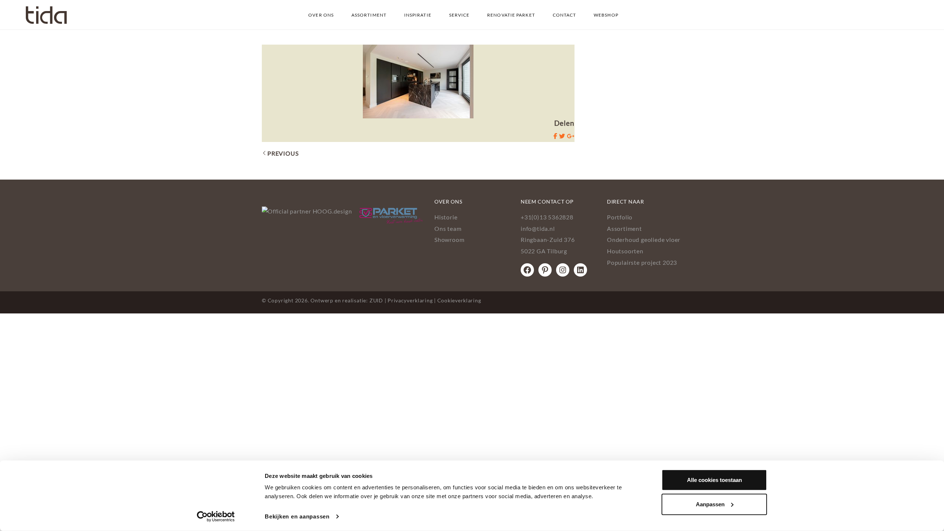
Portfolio (619, 217)
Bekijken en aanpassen (297, 516)
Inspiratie (417, 15)
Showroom (449, 239)
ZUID (376, 300)
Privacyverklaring (410, 300)
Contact (564, 15)
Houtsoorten (625, 250)
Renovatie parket (511, 15)
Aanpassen (710, 504)
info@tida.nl (538, 228)
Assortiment (368, 15)
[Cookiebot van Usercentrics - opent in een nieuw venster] (216, 516)
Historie (445, 217)
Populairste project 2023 (642, 262)
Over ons (321, 15)
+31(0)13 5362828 (547, 217)
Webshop (606, 15)
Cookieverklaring (459, 300)
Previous (282, 153)
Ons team (447, 228)
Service (459, 15)
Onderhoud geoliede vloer (643, 239)
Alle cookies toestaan (714, 480)
